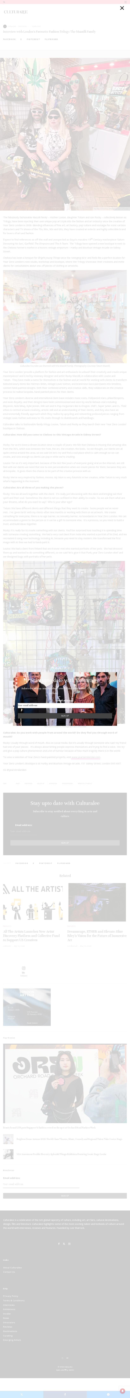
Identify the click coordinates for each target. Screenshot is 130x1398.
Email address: (65, 700)
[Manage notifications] (122, 1391)
